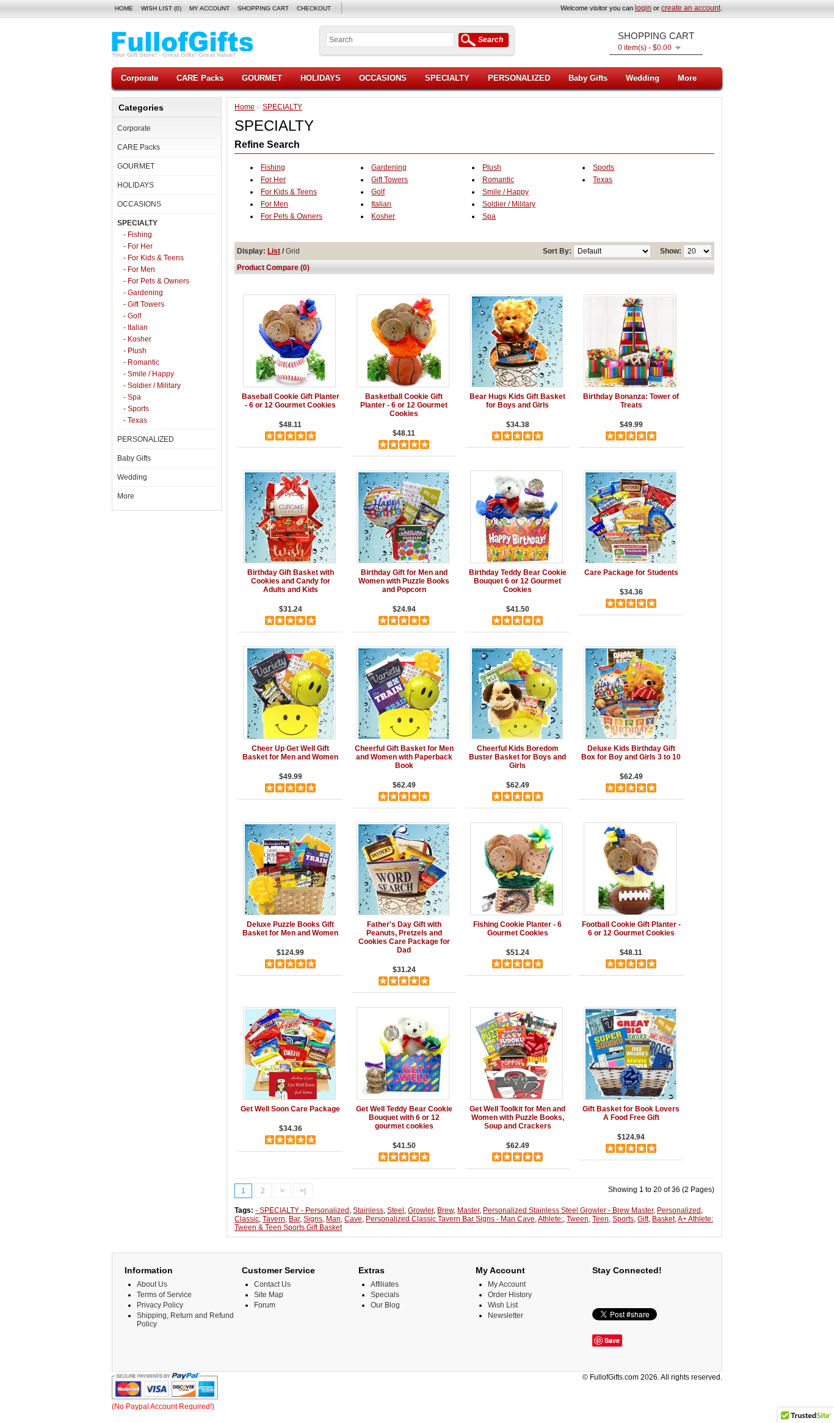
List (273, 251)
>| (303, 1191)
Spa (489, 216)
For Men (274, 204)
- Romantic (141, 362)
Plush (491, 167)
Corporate (139, 77)
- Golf (132, 316)
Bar (294, 1219)
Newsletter (505, 1315)
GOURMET (262, 77)
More (687, 77)
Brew (445, 1210)
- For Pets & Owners (156, 281)
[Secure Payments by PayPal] (165, 1398)
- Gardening (143, 292)
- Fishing (137, 234)
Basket (663, 1219)
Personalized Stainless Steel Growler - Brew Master (568, 1210)
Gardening (389, 167)
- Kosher (137, 339)
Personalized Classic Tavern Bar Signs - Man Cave (450, 1219)
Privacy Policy (160, 1305)
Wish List (503, 1305)
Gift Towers (389, 179)
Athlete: (550, 1219)
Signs (312, 1219)
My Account (209, 8)
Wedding (642, 77)
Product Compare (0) (273, 267)
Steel (395, 1210)
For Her (273, 179)
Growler (420, 1210)
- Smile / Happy (148, 374)
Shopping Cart (263, 8)
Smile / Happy (505, 192)
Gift (642, 1219)
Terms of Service (164, 1294)
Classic (246, 1219)
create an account (690, 8)
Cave (353, 1219)
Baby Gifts (587, 77)
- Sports (136, 408)
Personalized (679, 1210)
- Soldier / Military (152, 385)
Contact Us (272, 1284)
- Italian (135, 327)
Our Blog (385, 1305)
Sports (603, 167)
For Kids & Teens (289, 192)
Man (333, 1219)
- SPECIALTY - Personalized (302, 1210)
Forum (264, 1305)
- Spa (132, 397)
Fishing (273, 167)
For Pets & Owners (291, 216)
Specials (385, 1294)
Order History (510, 1294)
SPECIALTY (447, 77)
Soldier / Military (508, 204)
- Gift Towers (143, 304)
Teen (600, 1219)
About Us (152, 1284)
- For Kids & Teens (153, 258)
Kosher (383, 216)
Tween (578, 1219)
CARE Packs (199, 77)
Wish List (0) (161, 8)
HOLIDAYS (320, 77)
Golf (378, 192)
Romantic (498, 179)
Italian (381, 204)
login (643, 8)
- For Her (138, 246)
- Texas (135, 420)
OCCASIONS (383, 77)
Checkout (314, 8)
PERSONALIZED (519, 77)
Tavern (274, 1219)
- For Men (139, 269)
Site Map (268, 1294)
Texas (602, 179)
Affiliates (385, 1284)
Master (468, 1210)
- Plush (135, 350)
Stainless (368, 1210)
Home (124, 8)
